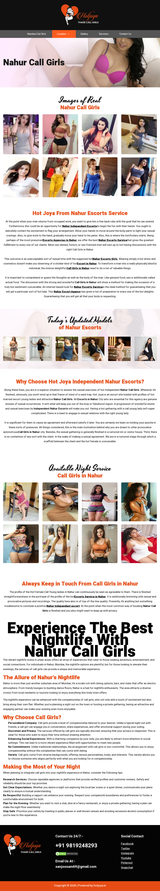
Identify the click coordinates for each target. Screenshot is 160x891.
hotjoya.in (100, 885)
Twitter (125, 849)
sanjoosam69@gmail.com (75, 866)
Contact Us (125, 34)
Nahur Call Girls (80, 652)
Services (103, 34)
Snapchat (127, 868)
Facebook (127, 844)
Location (61, 34)
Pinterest (126, 863)
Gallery (84, 34)
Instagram (127, 853)
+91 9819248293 (76, 846)
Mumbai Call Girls (36, 34)
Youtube (126, 858)
